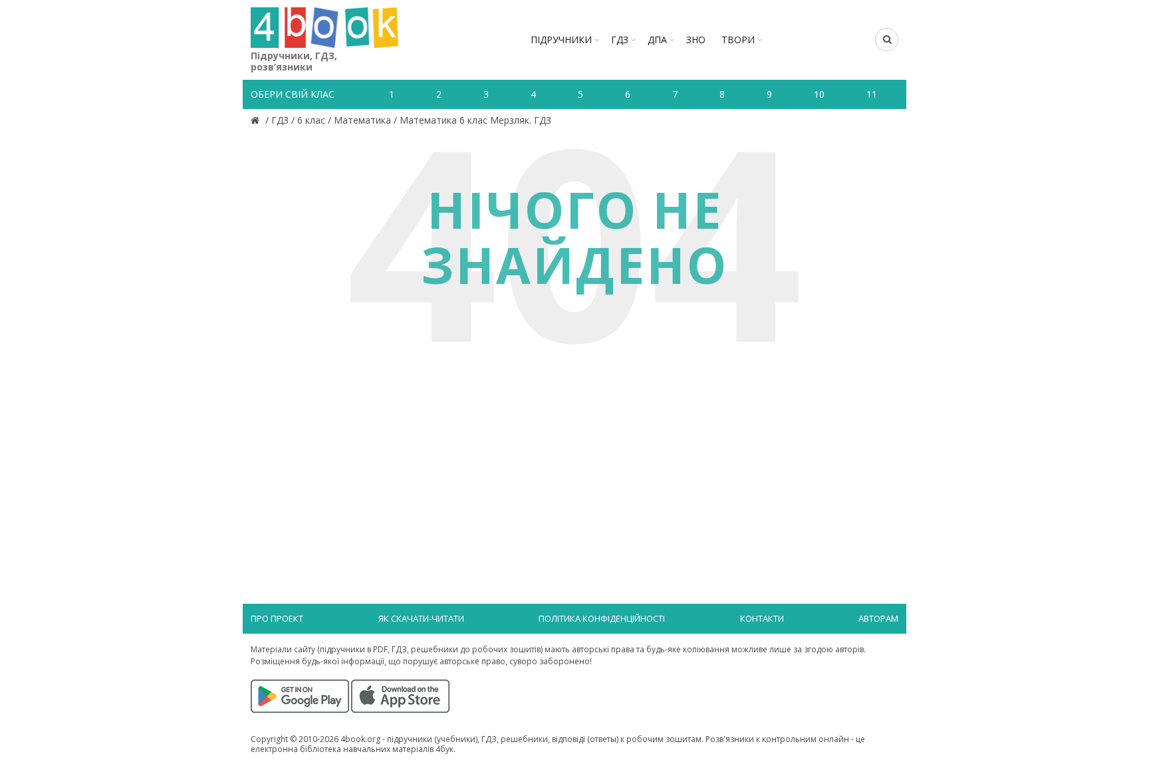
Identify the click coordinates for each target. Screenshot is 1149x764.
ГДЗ (619, 39)
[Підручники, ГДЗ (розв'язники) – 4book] (257, 120)
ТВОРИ (738, 39)
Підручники (561, 39)
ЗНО (695, 39)
